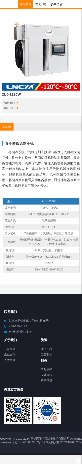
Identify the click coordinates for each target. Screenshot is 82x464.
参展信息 (56, 4)
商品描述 (25, 4)
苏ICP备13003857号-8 (28, 442)
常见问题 (41, 4)
